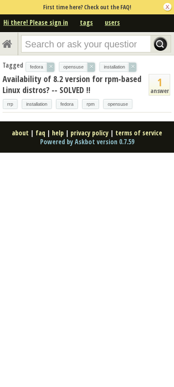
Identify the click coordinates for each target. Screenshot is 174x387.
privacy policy (90, 132)
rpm (91, 104)
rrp (10, 104)
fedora (66, 104)
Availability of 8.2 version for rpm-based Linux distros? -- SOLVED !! (72, 84)
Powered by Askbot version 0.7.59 (87, 141)
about (20, 132)
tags (86, 22)
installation (36, 104)
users (112, 22)
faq (40, 132)
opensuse (118, 104)
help (58, 132)
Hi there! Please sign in (35, 22)
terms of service (138, 132)
